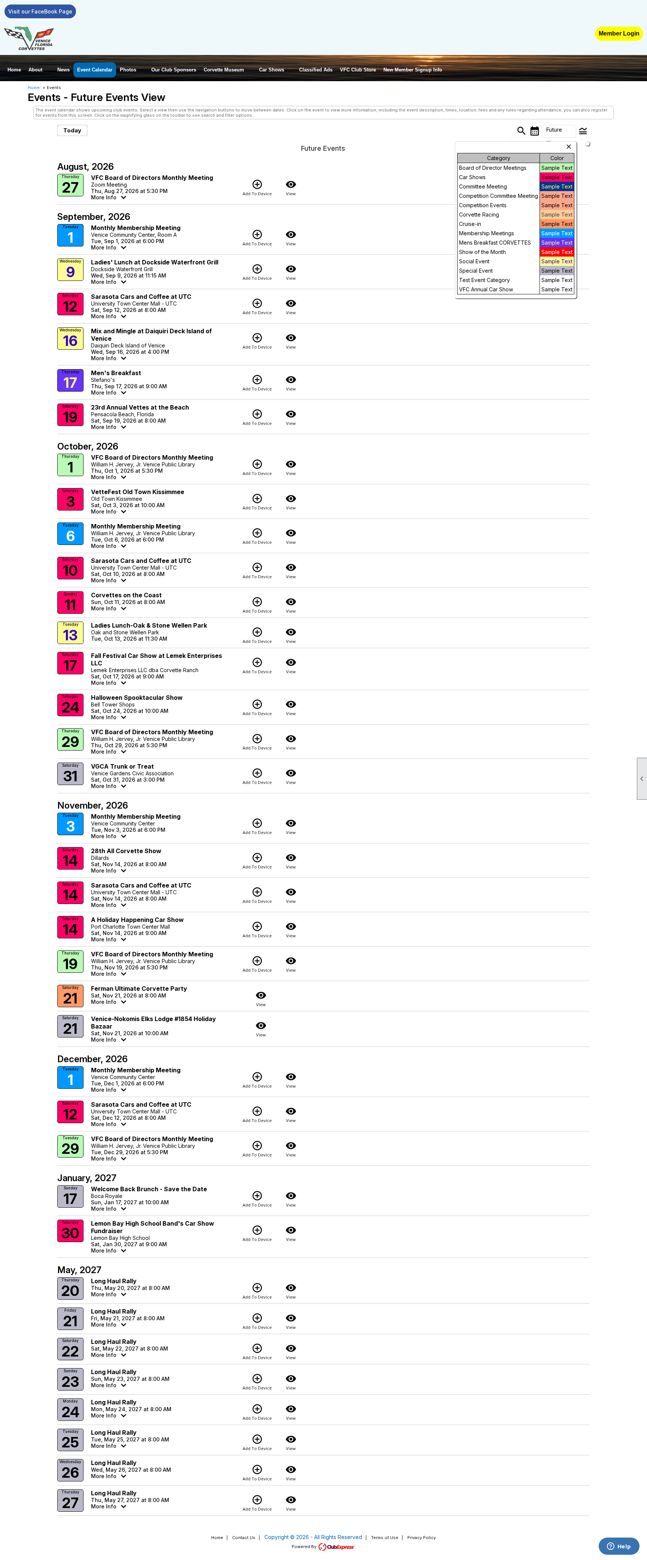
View (291, 187)
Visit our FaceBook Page (40, 11)
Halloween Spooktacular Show (137, 697)
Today (72, 130)
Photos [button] (128, 70)
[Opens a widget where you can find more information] (619, 1547)
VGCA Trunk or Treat (122, 766)
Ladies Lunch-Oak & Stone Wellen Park (149, 625)
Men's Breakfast (116, 373)
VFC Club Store (358, 70)
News (63, 70)
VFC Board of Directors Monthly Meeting (152, 177)
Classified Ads (315, 70)
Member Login (619, 33)
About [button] (35, 70)
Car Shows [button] (271, 70)
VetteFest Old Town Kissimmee (137, 492)
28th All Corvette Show (126, 851)
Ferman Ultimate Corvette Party (139, 988)
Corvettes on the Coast (126, 595)
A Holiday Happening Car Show (137, 919)
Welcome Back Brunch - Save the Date (149, 1189)
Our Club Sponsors (173, 70)
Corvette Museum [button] (224, 70)
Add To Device (257, 187)
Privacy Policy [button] (421, 1537)
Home (14, 70)
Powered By (305, 1546)
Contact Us (243, 1537)
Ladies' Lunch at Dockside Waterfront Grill (154, 262)
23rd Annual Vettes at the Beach (140, 407)
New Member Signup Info (412, 70)
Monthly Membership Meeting (135, 228)
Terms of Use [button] (384, 1537)
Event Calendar (94, 70)
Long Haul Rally (114, 1281)
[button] (558, 131)
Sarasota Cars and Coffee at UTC (141, 296)
